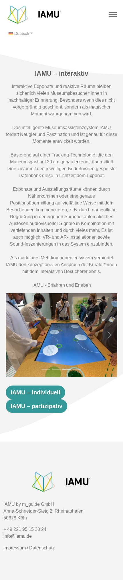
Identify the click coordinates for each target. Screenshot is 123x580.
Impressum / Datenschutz (29, 547)
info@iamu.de (17, 536)
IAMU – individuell (35, 392)
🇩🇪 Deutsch (18, 33)
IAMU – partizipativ (36, 406)
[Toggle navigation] (112, 14)
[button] (14, 335)
